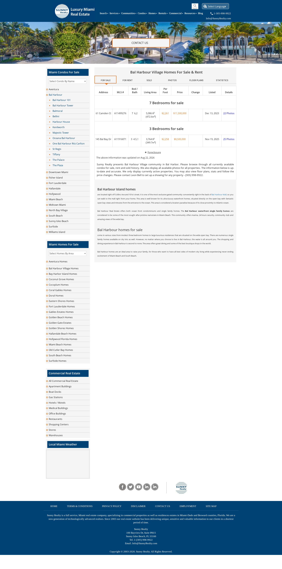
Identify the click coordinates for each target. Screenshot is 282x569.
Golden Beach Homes (61, 317)
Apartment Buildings (60, 386)
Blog (200, 14)
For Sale (106, 80)
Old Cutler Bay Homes (61, 350)
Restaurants (55, 419)
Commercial (175, 14)
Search (103, 14)
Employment (188, 506)
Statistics (222, 80)
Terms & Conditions (80, 506)
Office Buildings (57, 413)
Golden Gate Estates (60, 322)
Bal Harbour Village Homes (64, 268)
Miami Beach (56, 199)
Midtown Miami (57, 204)
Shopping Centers (59, 424)
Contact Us (162, 506)
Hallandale (55, 188)
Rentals (162, 14)
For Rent (128, 80)
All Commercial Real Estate (63, 381)
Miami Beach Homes (60, 344)
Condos (142, 14)
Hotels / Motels (57, 402)
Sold (149, 80)
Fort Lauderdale (57, 183)
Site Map (211, 506)
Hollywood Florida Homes (63, 339)
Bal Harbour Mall (219, 194)
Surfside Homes (57, 360)
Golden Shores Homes (61, 328)
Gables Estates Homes (61, 312)
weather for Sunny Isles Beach (68, 477)
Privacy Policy (111, 506)
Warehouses (56, 435)
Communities (128, 14)
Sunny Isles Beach (58, 221)
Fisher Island (56, 177)
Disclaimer (138, 506)
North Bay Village (58, 210)
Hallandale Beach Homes (62, 333)
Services (114, 14)
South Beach (56, 215)
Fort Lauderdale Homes (62, 306)
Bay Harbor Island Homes (63, 273)
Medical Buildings (58, 408)
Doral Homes (56, 295)
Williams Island (57, 232)
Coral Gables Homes (60, 290)
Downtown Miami (58, 172)
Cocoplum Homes (59, 284)
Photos (172, 80)
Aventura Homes (58, 261)
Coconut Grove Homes (61, 279)
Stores (52, 429)
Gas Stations (56, 397)
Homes (152, 14)
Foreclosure (154, 152)
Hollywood (55, 194)
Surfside (53, 226)
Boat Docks (55, 391)
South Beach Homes (60, 355)
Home (53, 506)
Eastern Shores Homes (61, 301)
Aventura (54, 89)
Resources (189, 14)
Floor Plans (196, 80)
